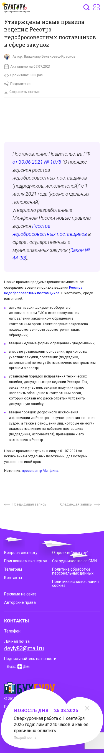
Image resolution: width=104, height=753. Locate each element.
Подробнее (23, 738)
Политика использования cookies (75, 583)
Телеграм (13, 569)
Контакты (13, 577)
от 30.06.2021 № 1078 (36, 162)
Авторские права (20, 602)
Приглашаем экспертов (25, 561)
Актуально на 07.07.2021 (30, 66)
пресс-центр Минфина (40, 471)
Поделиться (20, 84)
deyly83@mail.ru (24, 648)
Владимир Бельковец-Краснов (49, 56)
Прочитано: (26, 75)
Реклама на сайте (20, 594)
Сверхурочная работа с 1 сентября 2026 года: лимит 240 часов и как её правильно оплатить (51, 724)
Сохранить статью (24, 92)
